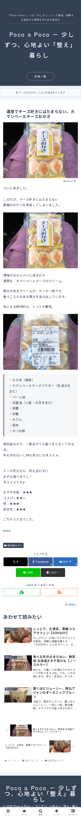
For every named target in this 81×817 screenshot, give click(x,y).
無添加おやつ (14, 545)
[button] (53, 572)
